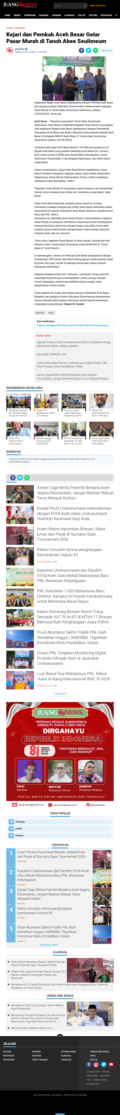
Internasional (68, 1051)
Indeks (17, 15)
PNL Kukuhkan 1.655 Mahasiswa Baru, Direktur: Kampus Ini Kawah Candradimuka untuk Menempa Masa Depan (74, 596)
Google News (93, 1084)
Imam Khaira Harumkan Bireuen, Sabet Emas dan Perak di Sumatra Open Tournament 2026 (71, 534)
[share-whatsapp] (95, 50)
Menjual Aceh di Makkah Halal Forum (31, 1028)
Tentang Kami (93, 1071)
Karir (89, 1079)
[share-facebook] (81, 50)
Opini (92, 1055)
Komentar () (106, 50)
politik (81, 15)
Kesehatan (106, 15)
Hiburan (36, 1051)
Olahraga (70, 15)
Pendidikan (30, 15)
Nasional (44, 15)
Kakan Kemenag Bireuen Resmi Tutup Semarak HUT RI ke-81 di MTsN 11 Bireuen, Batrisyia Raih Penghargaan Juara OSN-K (75, 616)
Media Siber (92, 1075)
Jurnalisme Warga (99, 1051)
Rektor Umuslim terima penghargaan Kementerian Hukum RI (69, 552)
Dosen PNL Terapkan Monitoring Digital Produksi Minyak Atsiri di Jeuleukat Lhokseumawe (71, 658)
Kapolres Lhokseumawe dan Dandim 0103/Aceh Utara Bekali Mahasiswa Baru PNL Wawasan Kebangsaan (73, 575)
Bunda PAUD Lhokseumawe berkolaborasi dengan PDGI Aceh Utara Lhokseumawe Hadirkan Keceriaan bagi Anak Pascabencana (74, 513)
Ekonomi (56, 15)
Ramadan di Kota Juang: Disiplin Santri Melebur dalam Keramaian (37, 1007)
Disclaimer (105, 1075)
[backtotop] (60, 1037)
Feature (93, 15)
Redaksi (106, 1071)
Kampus (19, 835)
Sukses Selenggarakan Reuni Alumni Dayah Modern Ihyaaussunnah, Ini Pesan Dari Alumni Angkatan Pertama (74, 325)
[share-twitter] (88, 50)
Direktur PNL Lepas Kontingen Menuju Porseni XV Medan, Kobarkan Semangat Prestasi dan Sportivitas (38, 975)
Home (7, 15)
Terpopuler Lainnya (49, 945)
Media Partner (100, 1079)
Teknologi (66, 1059)
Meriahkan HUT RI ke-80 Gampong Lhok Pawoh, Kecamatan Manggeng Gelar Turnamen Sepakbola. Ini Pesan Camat (59, 986)
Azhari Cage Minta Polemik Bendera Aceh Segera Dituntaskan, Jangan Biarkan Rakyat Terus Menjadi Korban (75, 492)
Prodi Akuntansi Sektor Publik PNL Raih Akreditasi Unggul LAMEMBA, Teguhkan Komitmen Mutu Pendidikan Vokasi (72, 637)
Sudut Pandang (40, 1059)
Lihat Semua (60, 694)
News (51, 313)
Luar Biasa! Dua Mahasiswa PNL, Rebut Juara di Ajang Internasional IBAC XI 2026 (73, 676)
